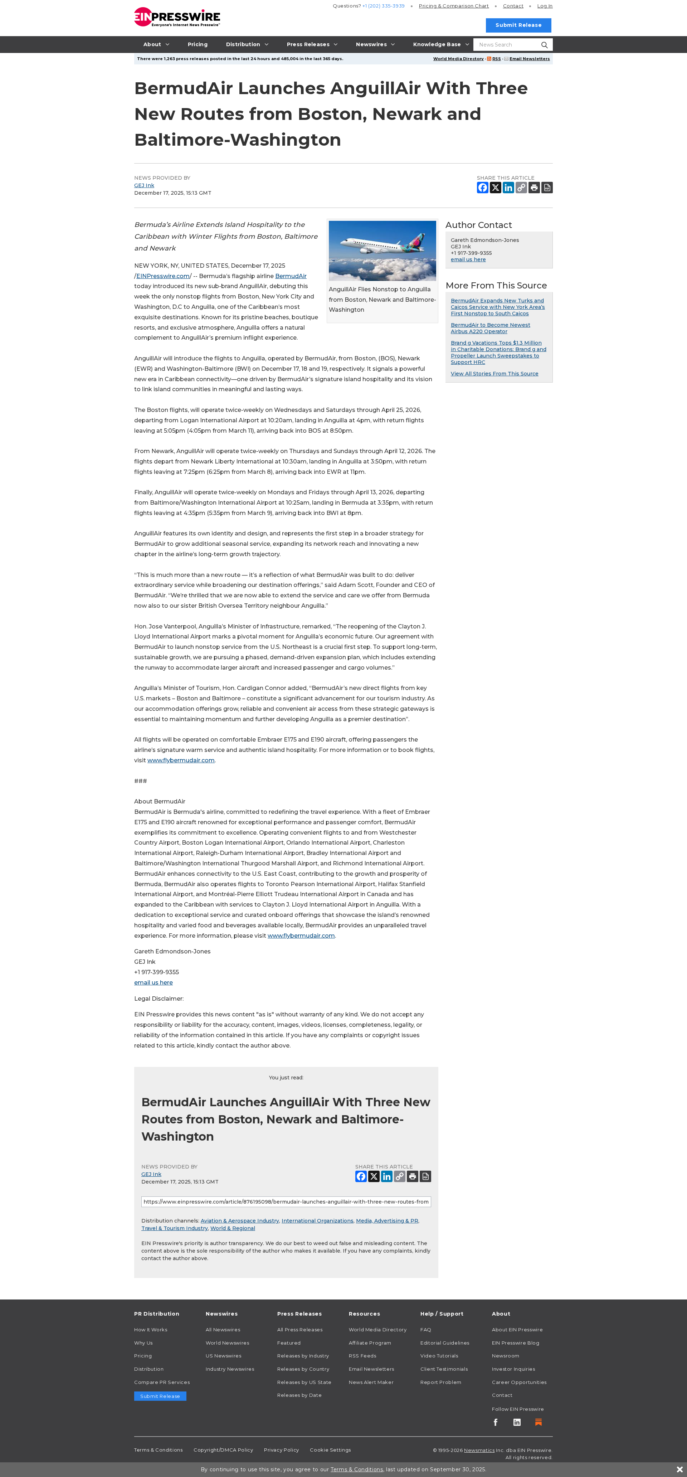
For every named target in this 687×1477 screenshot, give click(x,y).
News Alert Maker (371, 1382)
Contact (513, 6)
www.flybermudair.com (181, 760)
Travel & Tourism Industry (174, 1228)
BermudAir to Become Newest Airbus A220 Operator (490, 328)
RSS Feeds (362, 1356)
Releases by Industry (303, 1356)
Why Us (143, 1343)
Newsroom (506, 1356)
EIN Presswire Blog (516, 1343)
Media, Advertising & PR (387, 1221)
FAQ (426, 1329)
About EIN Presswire (517, 1329)
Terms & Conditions (158, 1450)
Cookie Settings (330, 1450)
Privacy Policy (281, 1450)
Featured (289, 1343)
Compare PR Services (162, 1382)
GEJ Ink (144, 185)
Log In (545, 6)
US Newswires (224, 1356)
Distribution (149, 1369)
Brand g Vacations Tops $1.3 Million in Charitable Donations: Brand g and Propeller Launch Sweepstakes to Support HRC (498, 352)
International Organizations (318, 1221)
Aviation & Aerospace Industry (240, 1221)
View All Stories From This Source (495, 373)
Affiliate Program (370, 1343)
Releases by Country (303, 1369)
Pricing (454, 6)
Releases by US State (304, 1382)
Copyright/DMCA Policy (223, 1450)
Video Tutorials (439, 1356)
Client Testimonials (444, 1369)
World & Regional (232, 1228)
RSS (496, 58)
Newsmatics (479, 1450)
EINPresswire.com (163, 276)
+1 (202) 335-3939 (383, 6)
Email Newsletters (530, 58)
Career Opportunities (519, 1382)
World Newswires (227, 1343)
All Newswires (223, 1329)
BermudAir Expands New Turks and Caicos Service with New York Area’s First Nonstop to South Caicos (498, 307)
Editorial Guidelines (444, 1343)
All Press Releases (300, 1329)
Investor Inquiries (513, 1369)
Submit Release (519, 25)
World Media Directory (458, 58)
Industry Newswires (230, 1369)
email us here (153, 982)
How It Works (150, 1329)
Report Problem (441, 1382)
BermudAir (291, 276)
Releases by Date (299, 1395)
